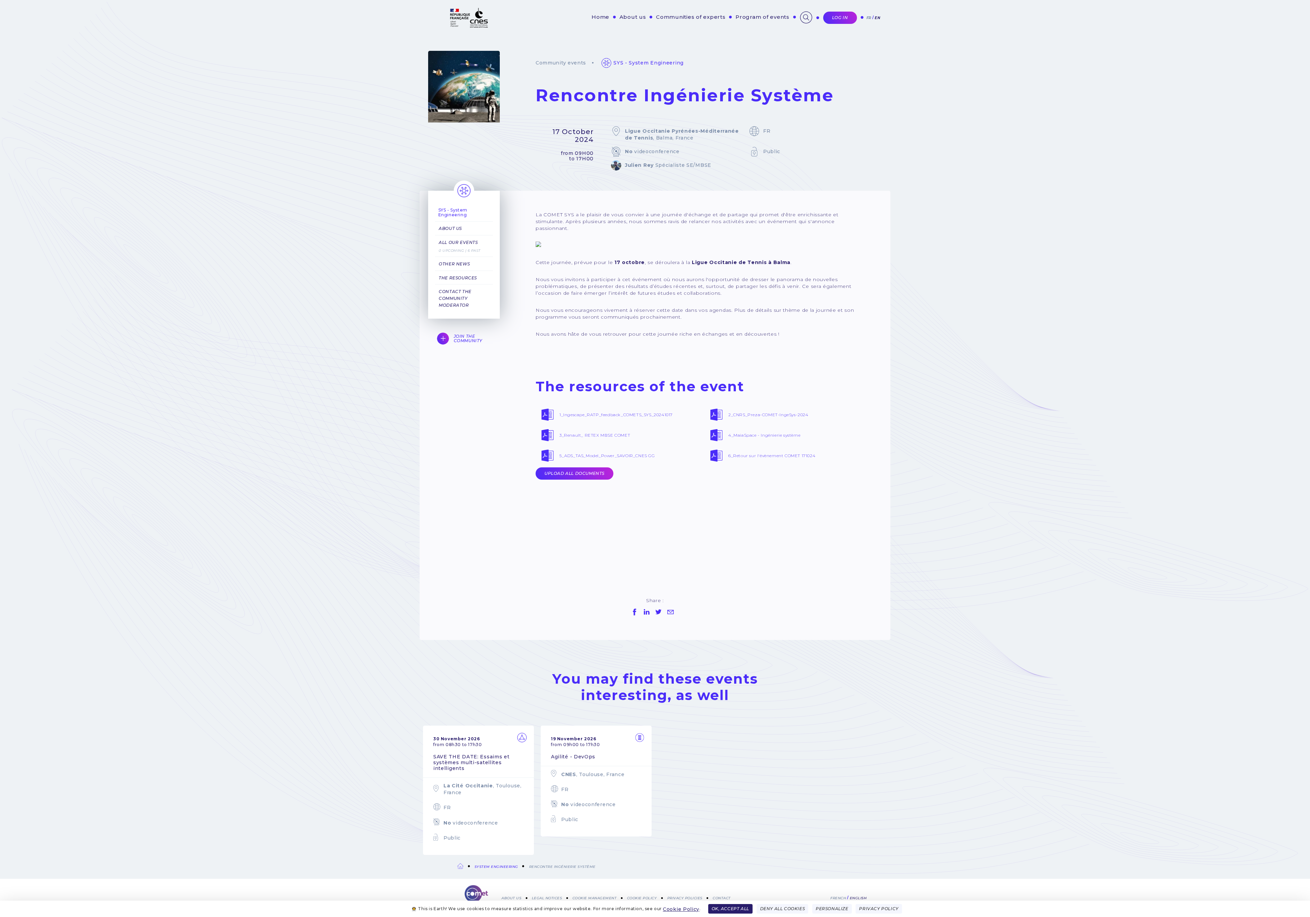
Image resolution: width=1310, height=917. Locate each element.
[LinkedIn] (646, 612)
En (877, 18)
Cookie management (594, 898)
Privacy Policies (684, 898)
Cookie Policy (681, 909)
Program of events (762, 17)
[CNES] (468, 26)
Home (600, 17)
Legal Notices (547, 898)
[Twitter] (658, 612)
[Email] (670, 612)
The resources (458, 277)
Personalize (832, 908)
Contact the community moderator (455, 298)
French (838, 898)
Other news (454, 263)
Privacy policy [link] (878, 908)
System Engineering (496, 866)
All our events (458, 242)
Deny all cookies (782, 908)
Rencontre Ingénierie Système (562, 866)
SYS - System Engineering (648, 63)
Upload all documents (574, 473)
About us (633, 17)
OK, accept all (730, 908)
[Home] (476, 896)
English (858, 898)
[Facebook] (634, 612)
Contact (722, 898)
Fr (869, 18)
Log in (840, 17)
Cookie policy (642, 898)
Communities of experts (691, 17)
